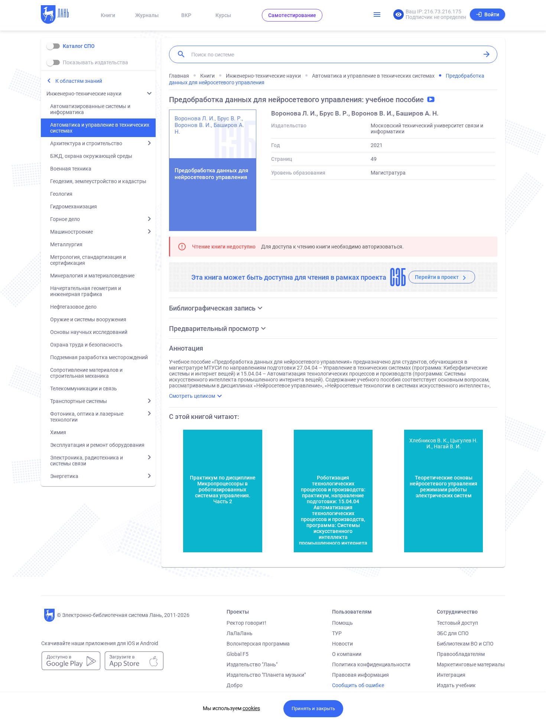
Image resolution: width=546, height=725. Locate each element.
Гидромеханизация (73, 206)
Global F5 (237, 654)
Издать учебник (456, 685)
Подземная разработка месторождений (99, 357)
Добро (235, 685)
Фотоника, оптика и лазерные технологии (86, 417)
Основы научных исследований (88, 332)
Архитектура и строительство (86, 143)
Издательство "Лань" (252, 664)
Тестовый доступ (457, 623)
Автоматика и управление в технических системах (99, 128)
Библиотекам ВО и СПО (465, 644)
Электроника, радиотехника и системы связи (86, 460)
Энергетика (64, 476)
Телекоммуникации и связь (83, 388)
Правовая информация (360, 675)
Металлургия (66, 244)
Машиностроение (71, 232)
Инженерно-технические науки (83, 94)
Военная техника (70, 169)
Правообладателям (461, 654)
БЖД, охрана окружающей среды (91, 156)
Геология (61, 194)
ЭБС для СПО (453, 633)
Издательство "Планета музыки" (266, 675)
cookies (251, 708)
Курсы (223, 15)
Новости (342, 644)
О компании (346, 654)
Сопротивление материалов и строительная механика (86, 373)
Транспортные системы (78, 401)
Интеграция (451, 675)
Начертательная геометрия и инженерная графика (85, 291)
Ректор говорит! (246, 623)
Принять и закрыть (313, 708)
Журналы (147, 15)
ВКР (186, 15)
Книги (108, 15)
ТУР (337, 633)
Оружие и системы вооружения (88, 319)
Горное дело (65, 219)
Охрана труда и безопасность (86, 345)
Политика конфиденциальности (371, 664)
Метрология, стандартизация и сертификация (88, 260)
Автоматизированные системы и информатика (90, 109)
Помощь (342, 623)
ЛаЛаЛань (240, 633)
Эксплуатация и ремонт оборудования (97, 445)
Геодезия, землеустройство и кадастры (98, 181)
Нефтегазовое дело (73, 307)
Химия (58, 432)
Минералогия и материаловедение (92, 276)
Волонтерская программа (258, 644)
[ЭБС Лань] (61, 15)
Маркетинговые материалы (471, 664)
